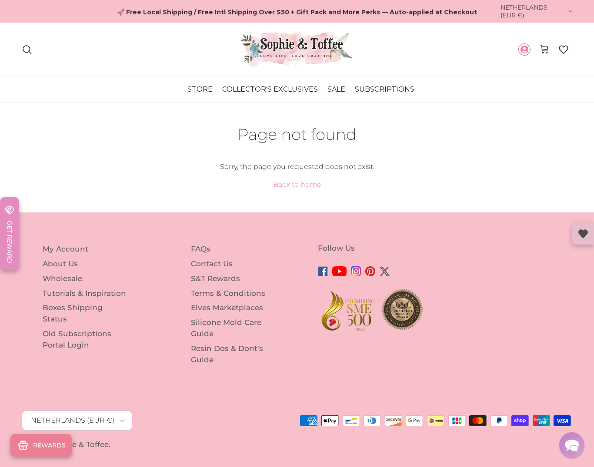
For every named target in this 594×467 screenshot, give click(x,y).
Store (200, 90)
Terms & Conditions (228, 292)
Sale (336, 90)
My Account (65, 249)
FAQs (200, 249)
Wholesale (62, 278)
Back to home (297, 184)
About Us (60, 263)
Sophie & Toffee (79, 444)
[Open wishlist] (583, 234)
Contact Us (212, 263)
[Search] (27, 49)
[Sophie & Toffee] (297, 49)
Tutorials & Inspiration (84, 292)
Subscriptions (384, 90)
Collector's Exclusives (270, 90)
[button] (563, 49)
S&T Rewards (215, 278)
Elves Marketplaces (227, 307)
